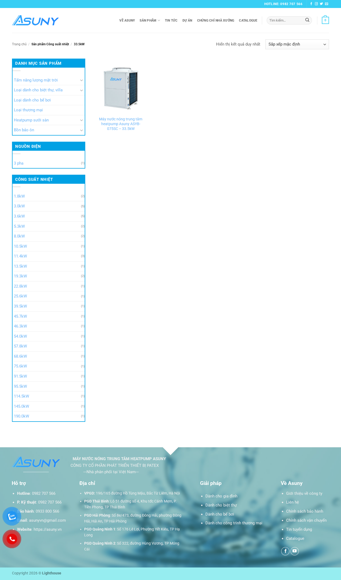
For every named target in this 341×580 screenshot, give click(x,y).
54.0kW (20, 336)
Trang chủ (19, 44)
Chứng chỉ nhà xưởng (215, 20)
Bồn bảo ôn (24, 130)
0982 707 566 (43, 493)
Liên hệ (292, 502)
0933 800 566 (47, 511)
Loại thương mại (28, 110)
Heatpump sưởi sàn (31, 120)
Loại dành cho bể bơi (32, 100)
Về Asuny (127, 20)
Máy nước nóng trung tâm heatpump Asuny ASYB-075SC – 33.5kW (120, 124)
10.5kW (20, 246)
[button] (325, 20)
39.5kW (20, 306)
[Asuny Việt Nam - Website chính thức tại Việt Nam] (35, 20)
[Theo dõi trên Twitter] (321, 4)
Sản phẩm (148, 20)
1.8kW (19, 196)
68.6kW (20, 356)
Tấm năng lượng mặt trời (36, 80)
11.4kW (20, 256)
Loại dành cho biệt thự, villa (38, 90)
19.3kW (20, 276)
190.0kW (21, 416)
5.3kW (19, 226)
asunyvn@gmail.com (47, 520)
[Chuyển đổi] (81, 80)
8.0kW (19, 236)
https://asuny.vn (48, 529)
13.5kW (20, 266)
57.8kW (20, 346)
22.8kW (20, 286)
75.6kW (20, 366)
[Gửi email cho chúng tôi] (326, 4)
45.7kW (20, 316)
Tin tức (171, 20)
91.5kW (20, 376)
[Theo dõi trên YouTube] (294, 551)
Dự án (187, 20)
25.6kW (20, 296)
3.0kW (19, 206)
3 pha (18, 163)
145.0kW (21, 406)
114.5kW (21, 396)
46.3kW (20, 326)
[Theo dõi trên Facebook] (311, 4)
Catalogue (248, 20)
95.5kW (20, 386)
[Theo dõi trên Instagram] (316, 4)
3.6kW (19, 216)
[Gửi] (307, 20)
